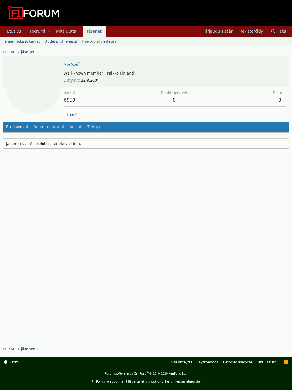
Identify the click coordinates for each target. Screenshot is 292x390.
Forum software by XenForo (146, 373)
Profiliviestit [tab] (17, 126)
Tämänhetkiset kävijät (21, 41)
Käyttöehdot (207, 362)
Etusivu (14, 31)
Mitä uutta (66, 31)
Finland (127, 73)
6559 (69, 100)
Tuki (259, 362)
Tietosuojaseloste (237, 362)
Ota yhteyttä (181, 362)
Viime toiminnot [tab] (49, 126)
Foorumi (37, 31)
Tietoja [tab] (93, 126)
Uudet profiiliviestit (60, 41)
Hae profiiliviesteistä (99, 41)
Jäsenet (94, 31)
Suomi (13, 362)
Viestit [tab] (76, 126)
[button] (49, 31)
